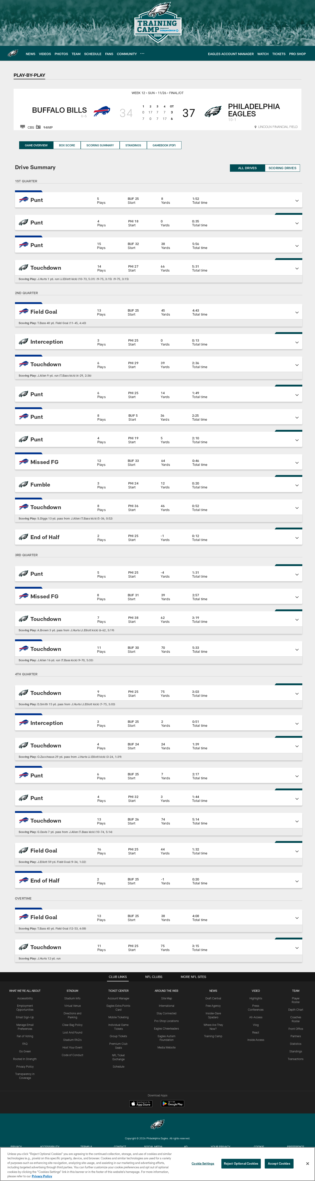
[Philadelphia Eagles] (157, 1125)
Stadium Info (72, 998)
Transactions (295, 1058)
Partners (296, 1036)
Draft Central (213, 998)
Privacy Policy (25, 1066)
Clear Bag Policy (72, 1024)
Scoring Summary (100, 145)
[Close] (308, 1164)
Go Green (25, 1051)
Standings (133, 145)
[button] (158, 199)
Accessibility (25, 998)
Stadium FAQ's (72, 1039)
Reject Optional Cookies (241, 1163)
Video (256, 990)
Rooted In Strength (25, 1058)
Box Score (67, 145)
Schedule (118, 1066)
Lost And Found (72, 1032)
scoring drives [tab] (282, 168)
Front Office (295, 1028)
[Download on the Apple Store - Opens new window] (141, 1104)
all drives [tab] (247, 168)
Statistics (295, 1043)
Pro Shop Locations (166, 1020)
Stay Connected (166, 1013)
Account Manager (118, 998)
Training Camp (213, 1036)
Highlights (256, 998)
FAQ (24, 1043)
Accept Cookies (279, 1163)
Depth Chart (295, 1009)
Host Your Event (72, 1047)
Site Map (166, 998)
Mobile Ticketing (118, 1017)
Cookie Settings (203, 1163)
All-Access (255, 1017)
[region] (157, 1164)
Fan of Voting (25, 1036)
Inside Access (255, 1039)
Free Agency (213, 1005)
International (166, 1005)
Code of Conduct (72, 1055)
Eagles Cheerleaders (166, 1028)
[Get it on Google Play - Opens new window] (172, 1106)
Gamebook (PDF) (164, 145)
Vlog (256, 1024)
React (255, 1032)
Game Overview (36, 145)
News (213, 990)
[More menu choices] (142, 53)
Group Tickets (118, 1036)
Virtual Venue (72, 1005)
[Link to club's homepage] (12, 53)
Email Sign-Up (25, 1017)
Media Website (166, 1047)
